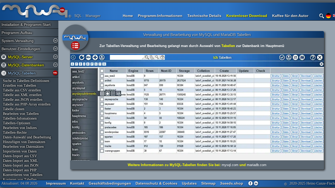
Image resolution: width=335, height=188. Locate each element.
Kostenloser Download (246, 16)
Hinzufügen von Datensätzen (24, 142)
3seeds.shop (231, 183)
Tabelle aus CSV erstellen (22, 90)
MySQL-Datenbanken (26, 65)
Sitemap (208, 183)
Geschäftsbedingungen (110, 183)
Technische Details (204, 16)
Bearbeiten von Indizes (20, 128)
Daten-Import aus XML (20, 161)
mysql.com (230, 165)
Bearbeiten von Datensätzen (23, 147)
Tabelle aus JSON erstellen (22, 100)
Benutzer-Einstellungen (21, 49)
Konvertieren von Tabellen (22, 175)
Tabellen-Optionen (16, 123)
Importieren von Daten (20, 151)
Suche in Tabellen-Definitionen (26, 81)
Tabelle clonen (13, 109)
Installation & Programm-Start (24, 24)
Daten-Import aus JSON (20, 165)
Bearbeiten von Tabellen (21, 114)
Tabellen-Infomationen (20, 118)
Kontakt (77, 183)
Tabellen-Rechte (15, 132)
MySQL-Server (20, 57)
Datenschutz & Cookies (156, 183)
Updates (189, 183)
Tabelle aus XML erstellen (22, 95)
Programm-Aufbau (17, 33)
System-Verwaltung (18, 41)
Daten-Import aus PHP (20, 170)
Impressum (56, 183)
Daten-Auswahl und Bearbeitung (27, 137)
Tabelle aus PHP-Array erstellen (27, 104)
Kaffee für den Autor (290, 16)
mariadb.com (256, 165)
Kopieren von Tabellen (20, 179)
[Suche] (321, 16)
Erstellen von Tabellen (19, 85)
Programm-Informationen (160, 16)
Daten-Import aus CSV (20, 156)
